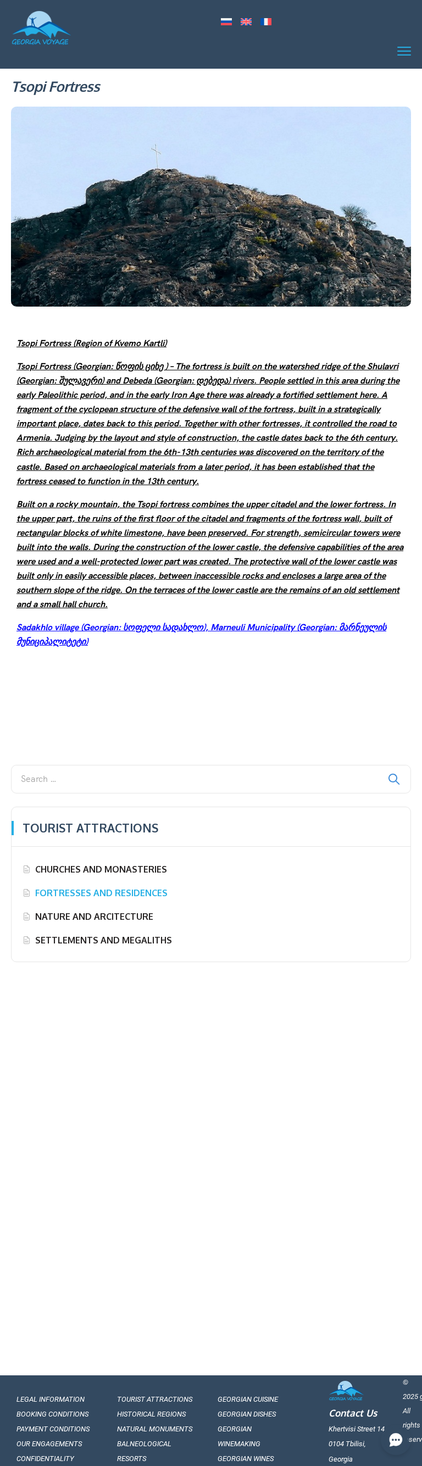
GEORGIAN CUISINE (248, 1399)
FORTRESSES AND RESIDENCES (101, 892)
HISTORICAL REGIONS (151, 1414)
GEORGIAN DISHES (247, 1414)
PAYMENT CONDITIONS (53, 1429)
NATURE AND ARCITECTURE (94, 916)
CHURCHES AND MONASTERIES (101, 869)
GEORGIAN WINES (246, 1458)
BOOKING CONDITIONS (52, 1414)
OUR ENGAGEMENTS (49, 1444)
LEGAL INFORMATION (50, 1399)
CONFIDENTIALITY (45, 1458)
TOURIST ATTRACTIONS (154, 1399)
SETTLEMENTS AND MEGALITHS (103, 940)
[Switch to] (226, 22)
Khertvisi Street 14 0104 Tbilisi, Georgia (357, 1444)
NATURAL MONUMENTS (154, 1429)
